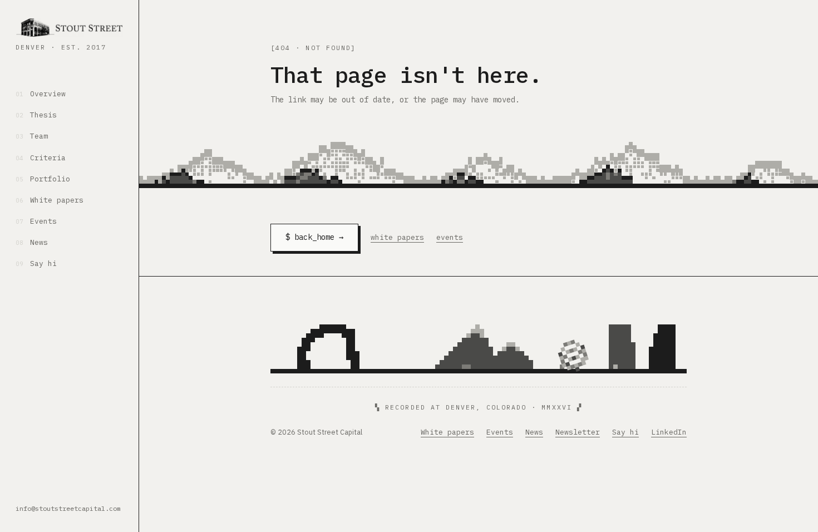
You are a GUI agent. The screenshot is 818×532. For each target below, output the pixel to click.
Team (32, 136)
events (449, 237)
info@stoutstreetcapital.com (68, 508)
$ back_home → (314, 237)
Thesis (36, 115)
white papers (397, 237)
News (32, 242)
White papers (49, 200)
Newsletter (577, 432)
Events (36, 221)
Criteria (41, 157)
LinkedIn (669, 432)
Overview (41, 93)
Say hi (36, 263)
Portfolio (43, 179)
